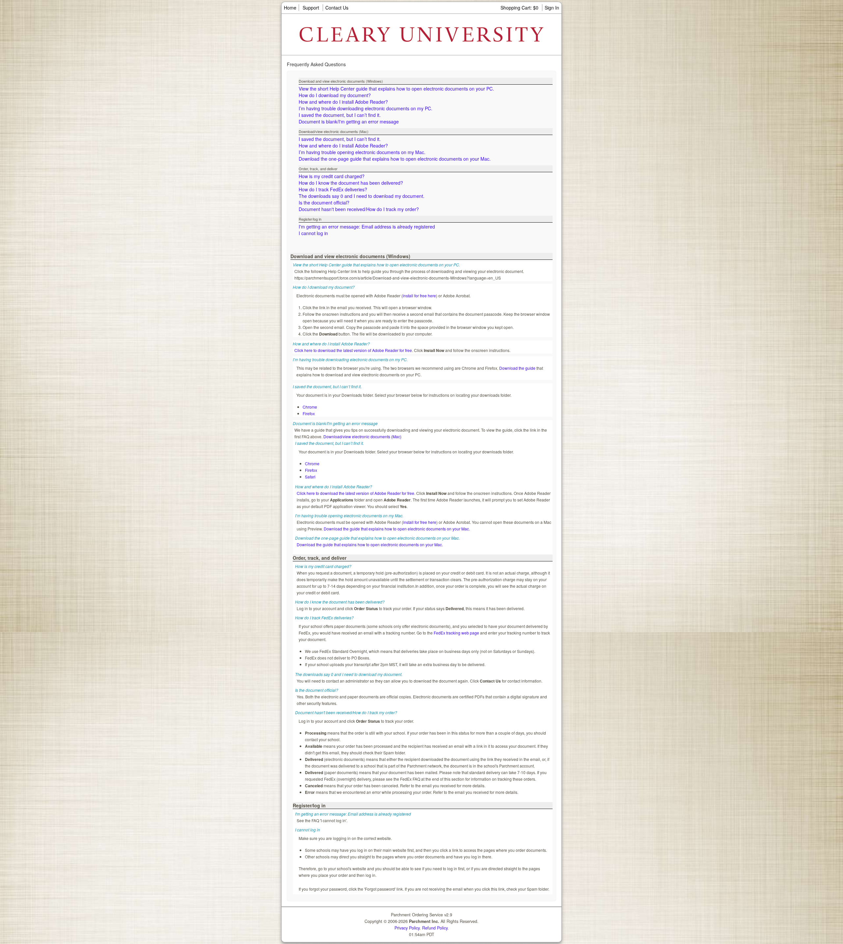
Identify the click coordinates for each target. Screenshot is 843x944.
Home (290, 7)
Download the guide (517, 368)
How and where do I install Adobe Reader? (343, 101)
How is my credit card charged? (332, 176)
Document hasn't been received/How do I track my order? (359, 209)
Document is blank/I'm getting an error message (349, 121)
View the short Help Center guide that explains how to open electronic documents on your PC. (396, 88)
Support (311, 7)
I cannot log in (313, 233)
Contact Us (336, 7)
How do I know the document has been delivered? (351, 182)
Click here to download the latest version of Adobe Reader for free (353, 350)
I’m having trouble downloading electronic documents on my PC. (365, 108)
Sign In (552, 7)
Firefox (309, 413)
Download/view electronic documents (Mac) (362, 436)
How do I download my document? (335, 95)
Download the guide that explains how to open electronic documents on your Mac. (397, 528)
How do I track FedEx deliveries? (333, 189)
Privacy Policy (407, 928)
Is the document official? (324, 202)
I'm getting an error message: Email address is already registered (367, 226)
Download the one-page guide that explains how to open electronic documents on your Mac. (395, 158)
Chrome (310, 407)
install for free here (419, 295)
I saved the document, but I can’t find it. (340, 115)
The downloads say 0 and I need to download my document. (361, 196)
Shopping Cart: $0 (520, 7)
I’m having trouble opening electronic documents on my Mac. (362, 152)
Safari (310, 476)
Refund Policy (435, 928)
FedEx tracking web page (456, 632)
